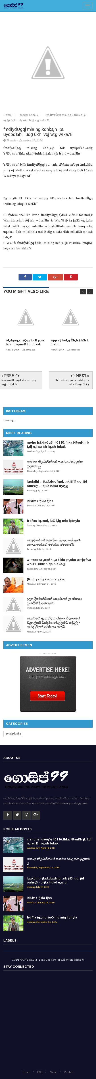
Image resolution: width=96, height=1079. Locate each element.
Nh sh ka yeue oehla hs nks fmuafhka (72, 382)
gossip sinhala (28, 115)
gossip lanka (13, 734)
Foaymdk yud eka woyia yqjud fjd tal (18, 382)
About (53, 1072)
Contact (68, 1072)
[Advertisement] (48, 1022)
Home (7, 115)
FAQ (39, 1072)
